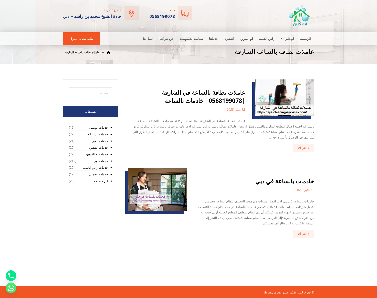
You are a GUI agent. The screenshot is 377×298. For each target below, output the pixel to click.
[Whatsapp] (11, 288)
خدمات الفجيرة (98, 147)
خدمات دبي (100, 161)
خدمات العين (100, 141)
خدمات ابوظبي (98, 127)
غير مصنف (101, 181)
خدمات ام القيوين (97, 154)
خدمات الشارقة (98, 134)
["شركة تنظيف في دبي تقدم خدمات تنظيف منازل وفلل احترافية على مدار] (299, 16)
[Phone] (11, 275)
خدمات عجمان (98, 174)
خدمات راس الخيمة (95, 167)
